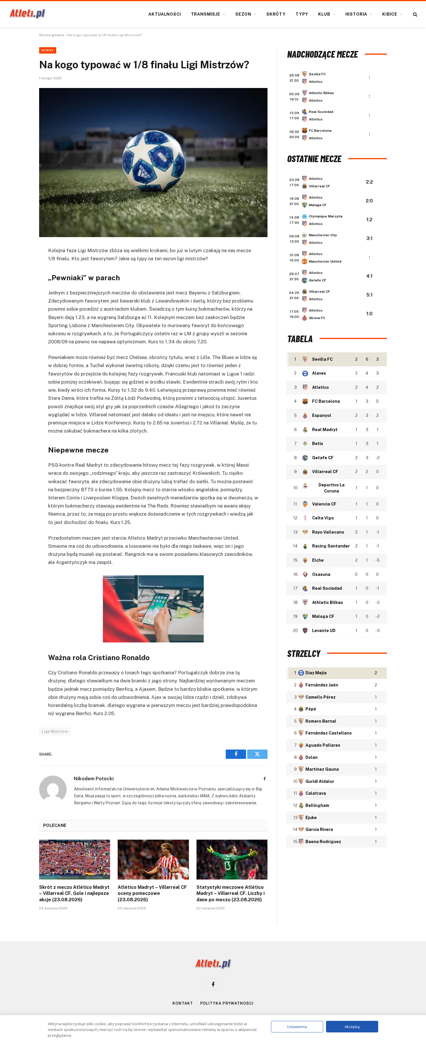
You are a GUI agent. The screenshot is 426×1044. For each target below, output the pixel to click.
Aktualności (164, 14)
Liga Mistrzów (55, 731)
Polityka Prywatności (227, 1003)
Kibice (389, 14)
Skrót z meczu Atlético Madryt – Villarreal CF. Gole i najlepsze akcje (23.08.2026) (74, 893)
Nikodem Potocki (94, 778)
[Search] (414, 14)
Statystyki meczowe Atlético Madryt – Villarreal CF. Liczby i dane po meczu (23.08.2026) (230, 893)
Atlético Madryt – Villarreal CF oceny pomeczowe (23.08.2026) (152, 893)
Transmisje (205, 14)
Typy (302, 14)
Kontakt (182, 1003)
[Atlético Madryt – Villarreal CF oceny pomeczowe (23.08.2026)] (153, 860)
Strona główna (51, 35)
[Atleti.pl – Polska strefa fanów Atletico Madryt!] (27, 14)
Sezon (243, 14)
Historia (356, 14)
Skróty (276, 14)
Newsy (47, 50)
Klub (324, 14)
